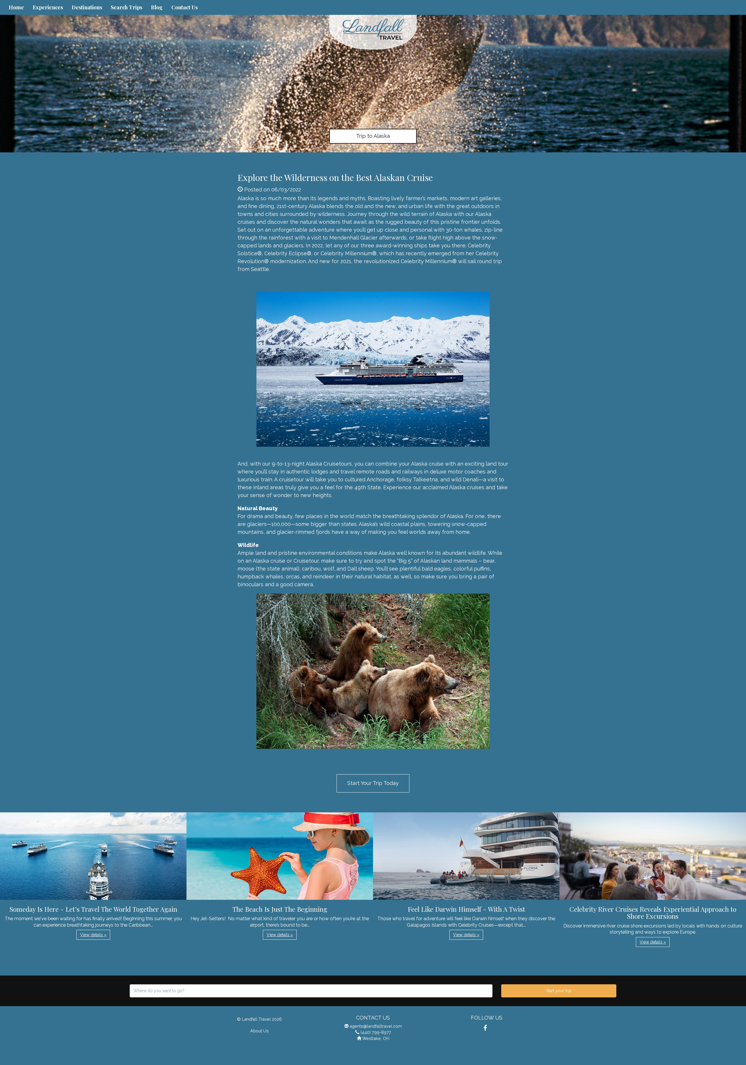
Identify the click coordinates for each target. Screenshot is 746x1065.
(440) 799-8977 (375, 1032)
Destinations (87, 7)
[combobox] (311, 990)
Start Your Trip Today (373, 783)
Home (16, 7)
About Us (259, 1030)
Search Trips (126, 7)
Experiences (48, 7)
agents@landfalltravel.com (376, 1026)
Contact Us (184, 7)
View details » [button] (93, 934)
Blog (157, 7)
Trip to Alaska (373, 136)
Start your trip (558, 990)
